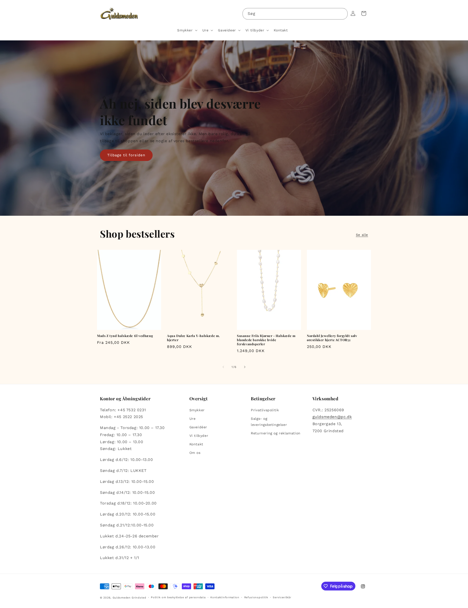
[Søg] (342, 13)
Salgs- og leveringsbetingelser (269, 422)
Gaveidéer (198, 427)
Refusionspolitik (256, 597)
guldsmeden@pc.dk (332, 416)
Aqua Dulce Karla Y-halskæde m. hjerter (193, 338)
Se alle (362, 235)
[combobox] (295, 13)
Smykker (197, 410)
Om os (195, 453)
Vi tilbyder (198, 436)
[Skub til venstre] (223, 367)
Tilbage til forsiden (126, 155)
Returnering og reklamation (276, 433)
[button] (186, 30)
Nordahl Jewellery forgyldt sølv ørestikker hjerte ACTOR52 (332, 338)
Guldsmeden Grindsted (129, 597)
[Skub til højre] (244, 367)
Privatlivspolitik (265, 410)
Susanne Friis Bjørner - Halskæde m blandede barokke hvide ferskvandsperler (266, 340)
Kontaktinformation (224, 597)
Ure (192, 419)
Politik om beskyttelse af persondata (178, 597)
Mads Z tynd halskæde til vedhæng (125, 336)
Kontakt (196, 444)
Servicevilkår (282, 597)
